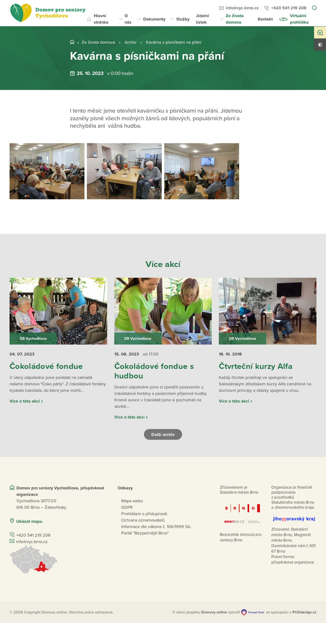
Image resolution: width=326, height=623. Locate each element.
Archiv (131, 42)
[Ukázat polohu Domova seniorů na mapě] (58, 559)
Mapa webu (132, 500)
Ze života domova (235, 19)
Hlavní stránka (101, 19)
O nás (128, 19)
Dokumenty (154, 19)
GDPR (127, 507)
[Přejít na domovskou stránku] (48, 13)
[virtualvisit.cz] (252, 612)
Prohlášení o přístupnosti (144, 513)
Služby (182, 19)
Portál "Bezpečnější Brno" (145, 533)
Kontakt (265, 19)
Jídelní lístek (202, 19)
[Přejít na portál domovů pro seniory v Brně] (242, 511)
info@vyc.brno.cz (242, 7)
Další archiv (162, 434)
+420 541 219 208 (288, 7)
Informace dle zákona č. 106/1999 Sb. (156, 526)
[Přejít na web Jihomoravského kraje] (293, 516)
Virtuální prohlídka (299, 19)
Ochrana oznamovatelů (143, 520)
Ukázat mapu (29, 521)
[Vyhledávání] (314, 8)
